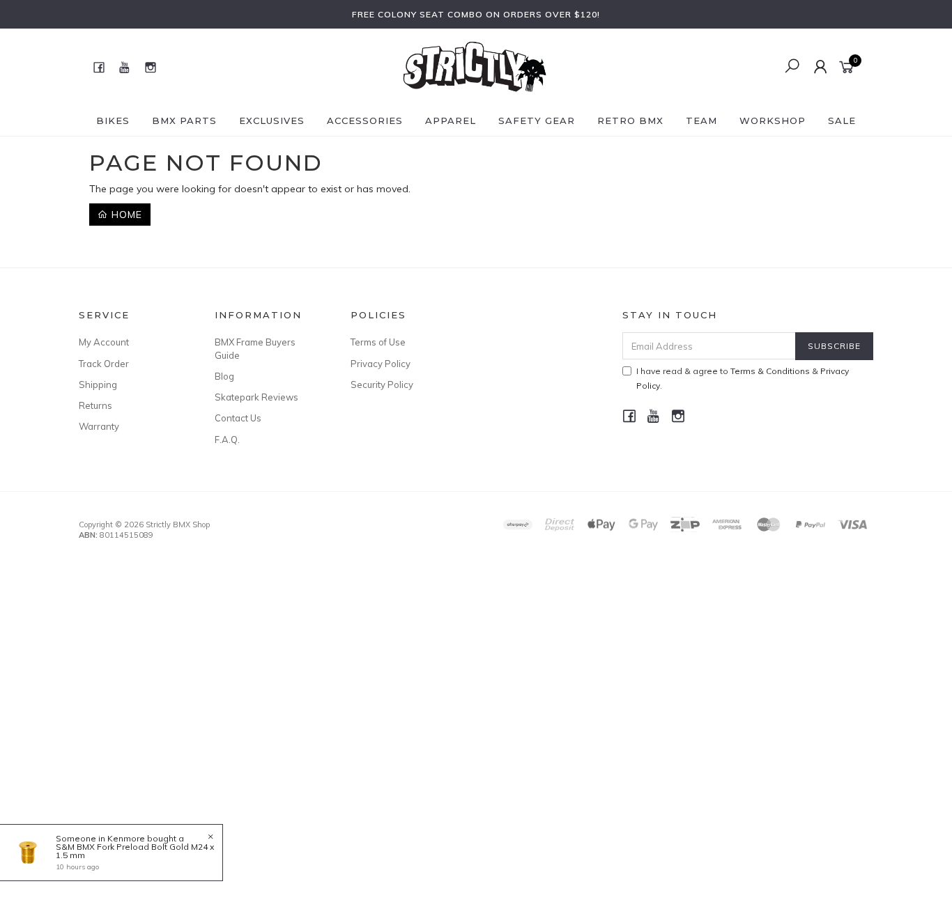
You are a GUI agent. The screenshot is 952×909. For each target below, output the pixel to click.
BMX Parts (184, 120)
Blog (224, 376)
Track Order (104, 363)
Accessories (365, 120)
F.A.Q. (227, 439)
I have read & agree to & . (742, 378)
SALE (842, 120)
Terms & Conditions (770, 371)
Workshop (772, 120)
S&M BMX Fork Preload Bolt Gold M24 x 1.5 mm (135, 850)
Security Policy (382, 384)
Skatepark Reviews (256, 397)
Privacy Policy (380, 363)
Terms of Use (378, 342)
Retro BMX (630, 120)
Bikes (113, 120)
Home (125, 214)
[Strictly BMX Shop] (474, 66)
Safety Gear (536, 120)
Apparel (450, 120)
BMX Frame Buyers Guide (255, 348)
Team (701, 120)
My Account (104, 342)
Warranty (99, 426)
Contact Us (238, 418)
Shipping (98, 384)
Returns (95, 405)
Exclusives (272, 120)
